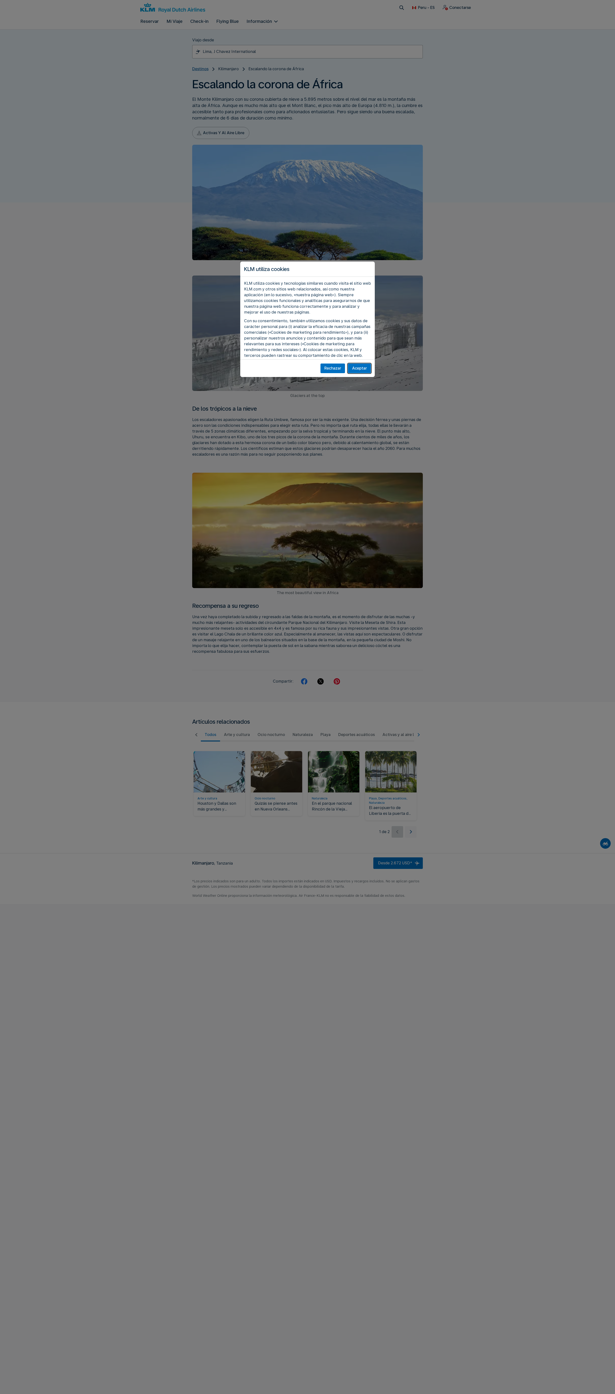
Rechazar (332, 368)
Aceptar (359, 368)
